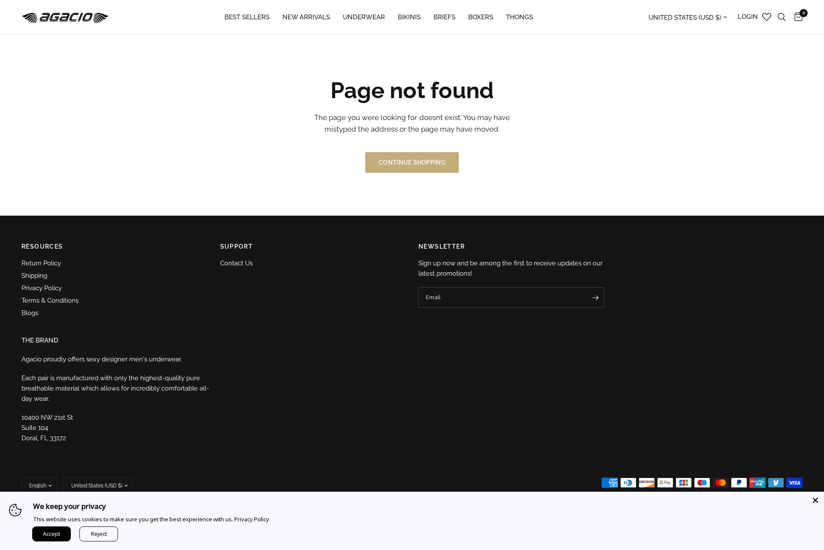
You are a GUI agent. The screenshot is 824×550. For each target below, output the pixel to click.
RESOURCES (42, 246)
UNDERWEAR (364, 17)
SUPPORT (236, 246)
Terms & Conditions (50, 300)
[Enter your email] (595, 297)
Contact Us (236, 263)
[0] (796, 17)
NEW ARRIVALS (306, 17)
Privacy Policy (41, 288)
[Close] (815, 500)
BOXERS (480, 17)
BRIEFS (444, 17)
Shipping (34, 276)
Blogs (29, 313)
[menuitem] (247, 17)
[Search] (781, 17)
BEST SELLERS (247, 17)
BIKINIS (409, 17)
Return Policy (41, 263)
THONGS (519, 17)
